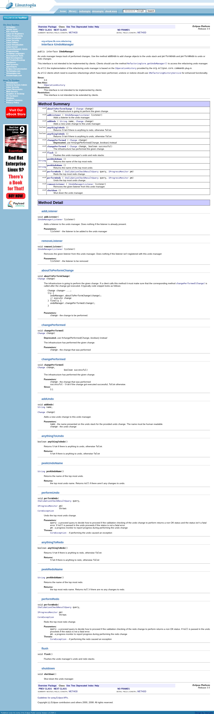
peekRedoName (54, 159)
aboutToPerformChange (59, 109)
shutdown (52, 190)
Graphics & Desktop (15, 94)
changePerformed (56, 140)
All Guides (10, 27)
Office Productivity (14, 36)
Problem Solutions (14, 100)
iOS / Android (12, 31)
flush (50, 153)
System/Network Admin (16, 49)
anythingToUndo (56, 134)
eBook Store (11, 29)
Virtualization (12, 83)
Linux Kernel (12, 47)
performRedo (54, 171)
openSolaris (11, 67)
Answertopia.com (14, 75)
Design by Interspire (204, 713)
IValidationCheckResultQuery (82, 171)
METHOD (73, 32)
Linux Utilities (12, 42)
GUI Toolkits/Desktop (15, 60)
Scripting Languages (15, 53)
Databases (11, 62)
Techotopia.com (13, 71)
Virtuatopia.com (13, 73)
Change (80, 109)
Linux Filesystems (14, 89)
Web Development (14, 58)
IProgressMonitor (119, 171)
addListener (54, 115)
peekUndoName (54, 165)
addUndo (51, 121)
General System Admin (16, 85)
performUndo (54, 178)
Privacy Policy (12, 102)
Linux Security (12, 40)
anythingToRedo (56, 127)
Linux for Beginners (15, 34)
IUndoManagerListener (77, 115)
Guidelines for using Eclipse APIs (53, 698)
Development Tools (14, 56)
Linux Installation (13, 38)
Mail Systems (12, 64)
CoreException (46, 511)
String (63, 121)
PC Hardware (12, 96)
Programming (12, 51)
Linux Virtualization (14, 45)
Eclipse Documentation (16, 69)
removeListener (56, 184)
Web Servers (12, 91)
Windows (10, 98)
